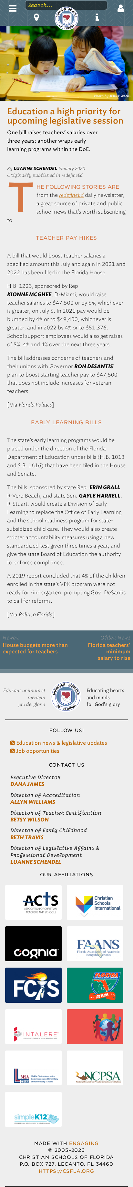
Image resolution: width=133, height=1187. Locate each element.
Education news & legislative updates (61, 743)
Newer (11, 637)
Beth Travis (27, 837)
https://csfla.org (66, 1171)
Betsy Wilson (29, 820)
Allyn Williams (32, 802)
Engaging (84, 1143)
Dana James (27, 784)
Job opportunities (37, 751)
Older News (115, 637)
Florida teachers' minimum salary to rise (109, 652)
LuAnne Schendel (35, 862)
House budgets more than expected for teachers (35, 648)
